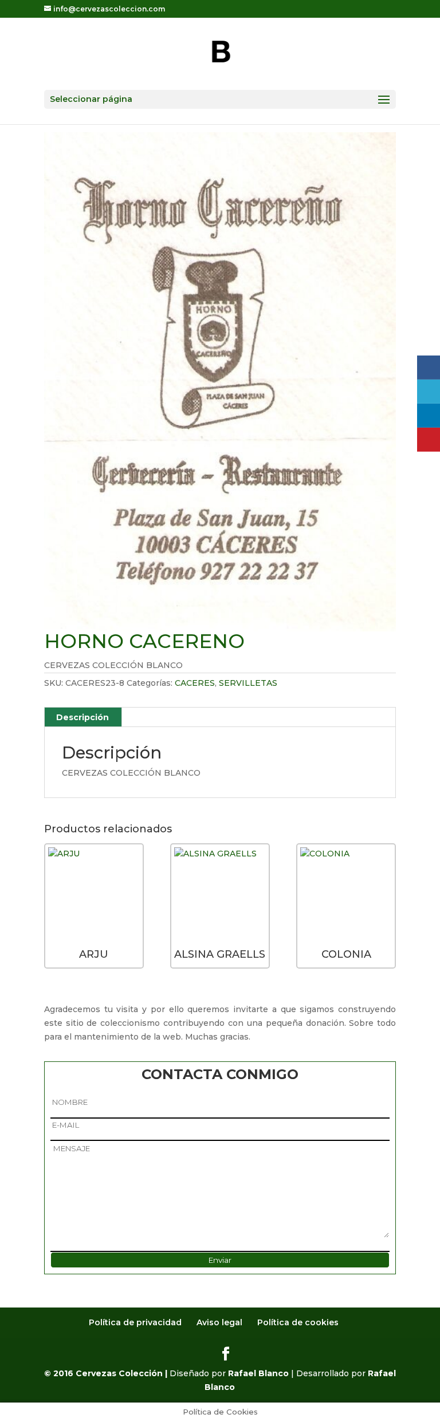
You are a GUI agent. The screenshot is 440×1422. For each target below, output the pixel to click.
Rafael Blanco (258, 1373)
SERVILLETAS (248, 683)
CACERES (195, 683)
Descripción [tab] (82, 717)
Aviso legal (219, 1322)
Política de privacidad (135, 1322)
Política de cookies (298, 1322)
